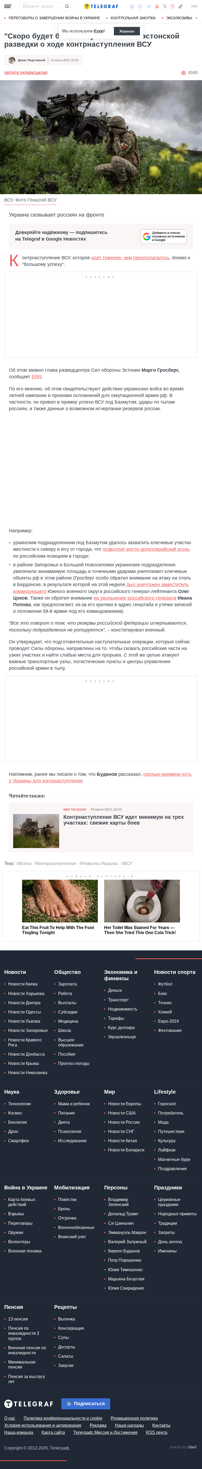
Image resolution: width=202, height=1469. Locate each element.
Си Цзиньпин (121, 1223)
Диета (64, 1122)
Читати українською (25, 73)
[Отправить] (67, 6)
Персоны (116, 1187)
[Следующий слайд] (196, 18)
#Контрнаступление (55, 863)
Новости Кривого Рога (25, 1042)
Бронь (64, 1209)
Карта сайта (53, 1432)
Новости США (122, 1113)
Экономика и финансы (120, 975)
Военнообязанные (76, 1227)
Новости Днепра (24, 1003)
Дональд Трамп (123, 1214)
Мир (109, 1092)
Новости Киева (23, 984)
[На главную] (101, 6)
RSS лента (156, 1432)
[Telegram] (149, 6)
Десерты (66, 1347)
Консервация (71, 1328)
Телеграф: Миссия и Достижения (105, 1432)
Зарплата (67, 984)
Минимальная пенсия (22, 1364)
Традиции (167, 1223)
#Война (24, 863)
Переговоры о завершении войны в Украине (54, 18)
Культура (166, 1140)
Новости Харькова (26, 993)
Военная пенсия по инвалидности (27, 1350)
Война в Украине (25, 1187)
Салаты (65, 1356)
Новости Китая (122, 1140)
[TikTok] (180, 6)
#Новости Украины (98, 863)
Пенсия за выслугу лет (26, 1379)
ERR (37, 376)
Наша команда (18, 1432)
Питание (66, 1113)
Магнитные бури (174, 1159)
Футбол (165, 984)
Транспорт (118, 1000)
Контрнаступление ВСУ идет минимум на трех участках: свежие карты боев (123, 820)
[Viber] (140, 6)
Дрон (13, 1131)
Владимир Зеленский (118, 1202)
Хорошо (126, 31)
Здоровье (67, 1092)
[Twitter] (165, 6)
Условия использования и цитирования (42, 1425)
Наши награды (129, 1425)
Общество (67, 972)
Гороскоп (167, 1104)
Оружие (15, 1232)
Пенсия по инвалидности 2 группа (23, 1333)
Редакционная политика (134, 1418)
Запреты (166, 1232)
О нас (9, 1418)
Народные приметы (177, 1214)
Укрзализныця (122, 1037)
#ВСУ (126, 863)
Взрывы (16, 1214)
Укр (194, 6)
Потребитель (170, 1113)
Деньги (115, 990)
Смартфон (18, 1140)
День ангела (170, 1242)
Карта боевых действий (21, 1202)
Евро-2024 (168, 1021)
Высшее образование (71, 1042)
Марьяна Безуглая (126, 1279)
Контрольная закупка (133, 18)
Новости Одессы (24, 1012)
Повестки (67, 1199)
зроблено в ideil (183, 1447)
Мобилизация (72, 1187)
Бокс (162, 993)
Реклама (98, 1425)
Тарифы (116, 1018)
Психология (69, 1131)
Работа (65, 993)
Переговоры (20, 1223)
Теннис (165, 1003)
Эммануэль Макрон (127, 1232)
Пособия (66, 1054)
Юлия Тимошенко (125, 1269)
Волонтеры (19, 1242)
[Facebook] (132, 6)
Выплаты (67, 1003)
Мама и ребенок (74, 1104)
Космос (15, 1113)
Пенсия (13, 1307)
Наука (11, 1092)
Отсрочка (67, 1218)
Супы (63, 1337)
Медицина (68, 1021)
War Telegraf (75, 809)
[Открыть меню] (7, 6)
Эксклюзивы (179, 18)
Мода (163, 1122)
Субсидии (67, 1012)
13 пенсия (18, 1319)
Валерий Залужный (127, 1242)
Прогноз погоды (73, 1063)
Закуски (65, 1365)
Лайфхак (166, 1150)
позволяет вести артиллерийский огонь (146, 549)
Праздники (168, 1187)
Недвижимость (122, 1009)
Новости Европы (124, 1104)
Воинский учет (72, 1236)
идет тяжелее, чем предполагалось (130, 257)
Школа (64, 1030)
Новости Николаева (27, 1072)
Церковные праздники (169, 1202)
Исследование (72, 1140)
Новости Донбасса (26, 1054)
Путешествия (171, 1131)
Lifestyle (165, 1092)
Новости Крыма (23, 1063)
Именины (167, 1251)
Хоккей (165, 1012)
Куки (98, 31)
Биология (17, 1122)
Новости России (124, 1122)
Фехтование (170, 1030)
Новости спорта (174, 972)
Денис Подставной (31, 60)
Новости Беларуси (126, 1150)
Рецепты (65, 1307)
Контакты (161, 1425)
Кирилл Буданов (124, 1251)
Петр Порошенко (124, 1260)
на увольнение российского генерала (135, 598)
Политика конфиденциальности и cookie (63, 1418)
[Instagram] (172, 6)
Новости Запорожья (28, 1030)
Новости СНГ (121, 1131)
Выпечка (66, 1319)
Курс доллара (121, 1027)
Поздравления (172, 1168)
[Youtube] (157, 6)
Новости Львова (24, 1021)
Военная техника (25, 1251)
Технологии (19, 1104)
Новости (15, 972)
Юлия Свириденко (126, 1288)
